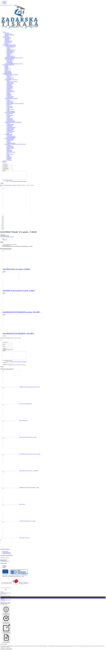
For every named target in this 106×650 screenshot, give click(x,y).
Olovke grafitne (10, 119)
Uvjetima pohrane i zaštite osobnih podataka (18, 181)
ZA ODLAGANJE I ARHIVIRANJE (11, 74)
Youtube (4, 567)
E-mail (4, 344)
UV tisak (6, 43)
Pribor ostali (9, 104)
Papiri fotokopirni (10, 86)
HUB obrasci (9, 94)
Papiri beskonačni (10, 90)
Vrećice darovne (10, 146)
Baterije (8, 141)
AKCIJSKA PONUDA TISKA (10, 45)
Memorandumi (9, 52)
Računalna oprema (10, 139)
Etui (8, 153)
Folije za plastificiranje (11, 111)
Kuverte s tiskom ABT (11, 56)
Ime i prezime (5, 163)
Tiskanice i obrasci (10, 82)
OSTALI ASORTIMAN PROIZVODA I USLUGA (14, 63)
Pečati (8, 105)
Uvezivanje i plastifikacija (11, 137)
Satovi (8, 99)
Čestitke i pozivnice (10, 96)
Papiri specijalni (10, 87)
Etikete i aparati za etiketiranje (12, 81)
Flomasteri (9, 116)
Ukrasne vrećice (7, 70)
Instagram (4, 566)
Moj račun (4, 2)
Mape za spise (9, 75)
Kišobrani (6, 67)
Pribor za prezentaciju (11, 136)
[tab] (54, 238)
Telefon (4, 346)
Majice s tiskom (10, 59)
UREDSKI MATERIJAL (7, 73)
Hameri (8, 80)
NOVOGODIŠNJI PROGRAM (8, 64)
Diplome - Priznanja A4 (11, 49)
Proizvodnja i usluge (6, 36)
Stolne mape (9, 53)
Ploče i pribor (9, 135)
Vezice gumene (9, 106)
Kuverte (8, 123)
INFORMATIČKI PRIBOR (10, 138)
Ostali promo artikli (8, 72)
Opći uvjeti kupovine (6, 552)
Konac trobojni (9, 126)
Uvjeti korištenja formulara (7, 180)
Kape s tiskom (9, 60)
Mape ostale (9, 78)
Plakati (8, 47)
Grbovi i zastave (10, 107)
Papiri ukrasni (9, 151)
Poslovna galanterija (10, 148)
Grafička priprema (8, 37)
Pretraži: (1, 5)
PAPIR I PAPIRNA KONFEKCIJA (11, 79)
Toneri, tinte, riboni (10, 109)
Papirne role (9, 95)
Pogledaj (4, 271)
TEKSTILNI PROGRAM (9, 58)
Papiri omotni (9, 84)
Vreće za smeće (9, 132)
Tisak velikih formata (8, 40)
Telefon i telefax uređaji (11, 143)
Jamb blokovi (9, 85)
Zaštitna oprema (10, 130)
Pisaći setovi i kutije (10, 120)
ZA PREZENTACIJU (9, 134)
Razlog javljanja (6, 168)
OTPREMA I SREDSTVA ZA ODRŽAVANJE (13, 122)
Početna (1, 185)
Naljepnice (9, 89)
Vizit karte (9, 48)
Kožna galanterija (8, 71)
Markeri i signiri (10, 118)
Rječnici (8, 92)
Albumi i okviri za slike (11, 152)
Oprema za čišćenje (10, 128)
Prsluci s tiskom (10, 61)
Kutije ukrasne (9, 150)
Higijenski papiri (10, 125)
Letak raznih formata (10, 46)
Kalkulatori (9, 142)
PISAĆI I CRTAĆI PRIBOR (10, 112)
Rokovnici (7, 66)
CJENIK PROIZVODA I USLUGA (9, 44)
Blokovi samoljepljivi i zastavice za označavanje (15, 103)
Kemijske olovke (8, 68)
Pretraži (15, 5)
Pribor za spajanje (10, 101)
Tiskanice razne (9, 88)
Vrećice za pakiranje (10, 124)
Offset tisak (7, 39)
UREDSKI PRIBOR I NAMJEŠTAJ (11, 98)
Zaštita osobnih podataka (7, 553)
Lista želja (4, 3)
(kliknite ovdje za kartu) (3, 559)
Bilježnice (9, 93)
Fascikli (8, 54)
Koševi (8, 110)
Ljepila (8, 108)
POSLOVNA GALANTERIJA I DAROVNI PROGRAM (15, 144)
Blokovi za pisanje (10, 83)
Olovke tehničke (10, 115)
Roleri (8, 114)
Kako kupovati (5, 551)
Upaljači (6, 69)
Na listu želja (3, 235)
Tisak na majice (7, 42)
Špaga (8, 133)
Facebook (4, 565)
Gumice (8, 117)
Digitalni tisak (7, 38)
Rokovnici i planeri (10, 147)
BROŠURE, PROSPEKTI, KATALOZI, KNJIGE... (14, 57)
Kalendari (6, 65)
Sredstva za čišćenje (10, 129)
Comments (4, 362)
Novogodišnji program (8, 185)
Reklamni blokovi (10, 50)
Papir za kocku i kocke (11, 91)
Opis (3, 238)
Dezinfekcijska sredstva (11, 131)
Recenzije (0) (5, 239)
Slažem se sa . (16, 181)
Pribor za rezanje (10, 102)
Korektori (8, 100)
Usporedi (7, 235)
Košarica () (5, 1)
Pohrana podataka (10, 140)
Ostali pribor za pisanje (11, 121)
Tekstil (8, 149)
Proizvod (4, 348)
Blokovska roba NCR (11, 51)
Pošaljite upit (2, 234)
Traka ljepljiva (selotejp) (11, 127)
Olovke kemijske (10, 113)
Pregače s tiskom (10, 62)
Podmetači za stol (10, 55)
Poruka (4, 170)
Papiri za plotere (10, 97)
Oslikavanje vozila (8, 41)
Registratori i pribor (10, 77)
